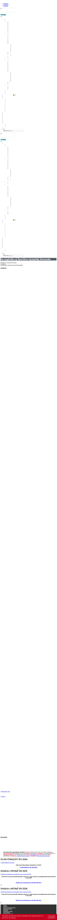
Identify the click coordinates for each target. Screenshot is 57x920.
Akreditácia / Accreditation (13, 19)
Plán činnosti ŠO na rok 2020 (16, 29)
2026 (7, 99)
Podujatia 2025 (15, 55)
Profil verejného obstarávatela (13, 92)
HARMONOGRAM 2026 (9, 114)
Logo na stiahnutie (13, 56)
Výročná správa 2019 (17, 80)
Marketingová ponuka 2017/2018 (20, 49)
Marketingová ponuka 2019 (18, 48)
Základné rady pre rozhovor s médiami (18, 86)
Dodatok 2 (11, 66)
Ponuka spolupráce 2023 (15, 39)
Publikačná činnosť (10, 85)
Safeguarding (6, 121)
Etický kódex (9, 125)
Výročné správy (13, 71)
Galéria (5, 112)
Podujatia (11, 53)
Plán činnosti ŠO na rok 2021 (16, 28)
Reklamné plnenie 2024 (14, 37)
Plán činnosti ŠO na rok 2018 (16, 32)
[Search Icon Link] (4, 129)
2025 (7, 100)
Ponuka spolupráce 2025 (15, 36)
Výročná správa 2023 (17, 75)
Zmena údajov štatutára (15, 67)
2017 (7, 110)
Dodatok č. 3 (12, 62)
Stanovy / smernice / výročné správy (15, 60)
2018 (7, 109)
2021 (7, 105)
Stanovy (11, 63)
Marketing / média (10, 33)
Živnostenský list (13, 82)
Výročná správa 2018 (17, 81)
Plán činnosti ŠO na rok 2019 (16, 31)
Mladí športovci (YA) (8, 117)
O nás (4, 18)
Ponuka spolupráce (13, 34)
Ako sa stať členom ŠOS (9, 122)
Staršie (8, 111)
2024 (7, 101)
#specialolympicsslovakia (43, 856)
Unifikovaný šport (13, 58)
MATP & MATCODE (8, 116)
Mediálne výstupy (13, 52)
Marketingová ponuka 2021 (18, 46)
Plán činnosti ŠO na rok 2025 (16, 23)
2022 (7, 104)
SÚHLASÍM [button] (51, 917)
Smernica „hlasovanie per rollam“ (17, 70)
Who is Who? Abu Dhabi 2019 (16, 88)
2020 (7, 106)
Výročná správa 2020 (17, 78)
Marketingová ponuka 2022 (18, 44)
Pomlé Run (3, 264)
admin (15, 262)
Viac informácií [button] (12, 917)
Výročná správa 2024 (17, 73)
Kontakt (5, 127)
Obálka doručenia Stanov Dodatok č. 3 (18, 61)
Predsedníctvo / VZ (11, 91)
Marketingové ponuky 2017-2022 (17, 43)
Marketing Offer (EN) (17, 51)
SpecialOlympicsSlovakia (23, 856)
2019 (7, 107)
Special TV (3, 14)
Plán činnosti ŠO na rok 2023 (16, 26)
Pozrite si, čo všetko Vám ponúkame (18, 41)
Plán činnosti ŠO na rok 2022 (16, 27)
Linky (7, 93)
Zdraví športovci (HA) (8, 119)
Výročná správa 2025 (17, 72)
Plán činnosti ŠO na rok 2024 (16, 24)
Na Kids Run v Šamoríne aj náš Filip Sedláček (12, 265)
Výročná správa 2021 (17, 77)
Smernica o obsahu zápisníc (16, 83)
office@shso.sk (34, 854)
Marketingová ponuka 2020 (18, 47)
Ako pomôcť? (9, 90)
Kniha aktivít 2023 (13, 38)
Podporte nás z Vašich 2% (9, 115)
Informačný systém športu (9, 120)
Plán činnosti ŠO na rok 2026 (13, 21)
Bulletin (11, 42)
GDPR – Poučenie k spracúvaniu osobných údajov (18, 126)
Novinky (5, 96)
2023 (7, 102)
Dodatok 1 (11, 65)
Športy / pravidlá (10, 57)
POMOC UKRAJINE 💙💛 (9, 95)
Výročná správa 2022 (17, 76)
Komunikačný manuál (14, 87)
